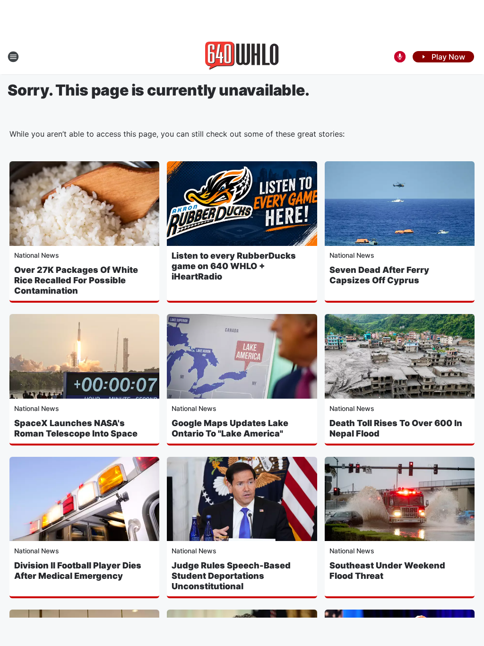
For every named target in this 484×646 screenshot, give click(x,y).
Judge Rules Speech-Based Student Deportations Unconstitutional (231, 575)
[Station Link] (242, 57)
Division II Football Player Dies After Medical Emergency (77, 570)
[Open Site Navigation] (13, 56)
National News (36, 255)
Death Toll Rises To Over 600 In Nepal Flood (395, 428)
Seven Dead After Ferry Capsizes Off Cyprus (379, 275)
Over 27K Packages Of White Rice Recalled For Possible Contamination (76, 280)
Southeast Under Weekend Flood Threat (387, 570)
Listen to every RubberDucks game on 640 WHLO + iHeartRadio (234, 266)
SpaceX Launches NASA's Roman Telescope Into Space (76, 428)
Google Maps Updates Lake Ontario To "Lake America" (230, 428)
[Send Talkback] (400, 56)
